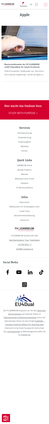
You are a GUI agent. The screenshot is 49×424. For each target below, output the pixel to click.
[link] (24, 133)
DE (31, 4)
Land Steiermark (13, 331)
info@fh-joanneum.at (24, 249)
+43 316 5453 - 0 (24, 244)
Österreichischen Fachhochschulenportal (20, 317)
